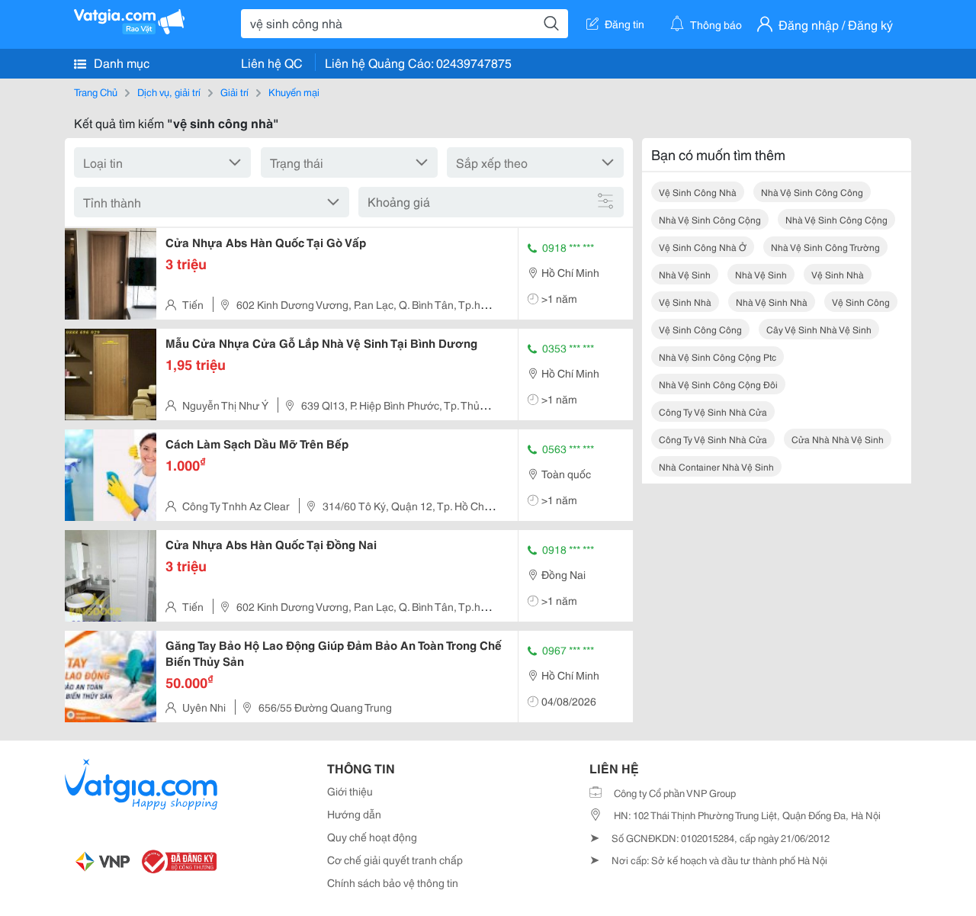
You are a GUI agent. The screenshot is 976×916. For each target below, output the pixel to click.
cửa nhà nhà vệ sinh (837, 438)
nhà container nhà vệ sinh (716, 466)
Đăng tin (624, 23)
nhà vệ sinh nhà (771, 301)
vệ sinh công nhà (698, 191)
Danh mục (120, 62)
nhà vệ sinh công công (812, 191)
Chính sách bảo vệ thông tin (392, 882)
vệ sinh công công (700, 329)
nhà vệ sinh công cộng (710, 219)
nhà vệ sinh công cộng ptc (717, 356)
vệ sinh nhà (837, 274)
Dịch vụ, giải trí (169, 91)
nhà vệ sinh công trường (825, 246)
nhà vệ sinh (685, 274)
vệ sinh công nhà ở (702, 246)
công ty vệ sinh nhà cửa (713, 411)
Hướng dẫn (354, 813)
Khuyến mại (293, 91)
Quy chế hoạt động (372, 836)
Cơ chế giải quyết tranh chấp (395, 859)
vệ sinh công (861, 301)
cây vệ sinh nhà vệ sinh (819, 329)
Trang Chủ (95, 91)
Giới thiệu (350, 791)
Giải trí (234, 91)
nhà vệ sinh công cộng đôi (718, 384)
